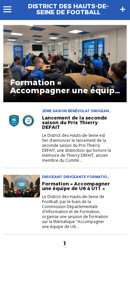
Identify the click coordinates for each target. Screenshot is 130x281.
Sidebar (123, 9)
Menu (10, 9)
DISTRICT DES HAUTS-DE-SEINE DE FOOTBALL (68, 9)
